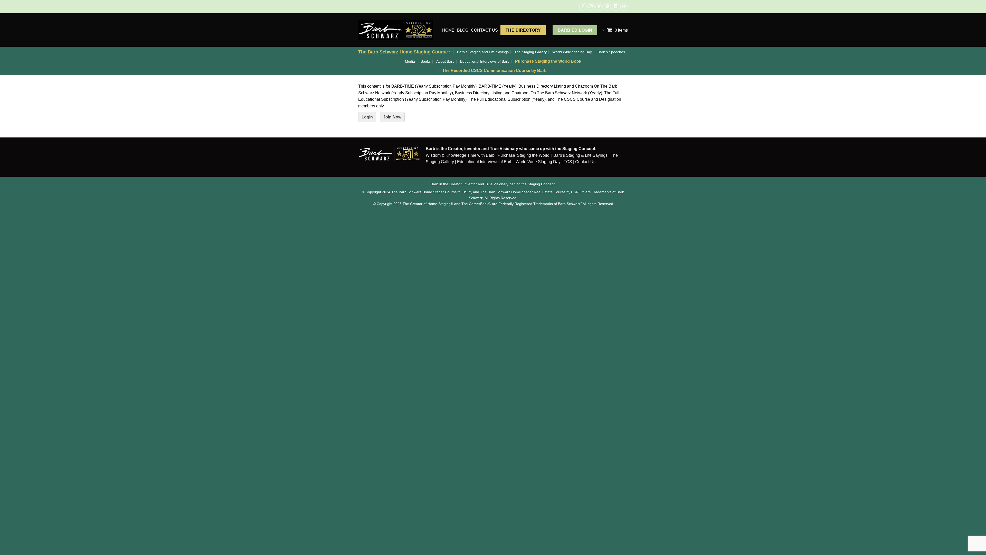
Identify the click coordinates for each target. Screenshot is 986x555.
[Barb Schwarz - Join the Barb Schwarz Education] (395, 30)
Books (426, 61)
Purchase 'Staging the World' (524, 155)
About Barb (445, 61)
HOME (448, 30)
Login (367, 117)
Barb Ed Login (575, 30)
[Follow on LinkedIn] (615, 6)
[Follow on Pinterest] (607, 6)
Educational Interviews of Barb (484, 61)
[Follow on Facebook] (582, 6)
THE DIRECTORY (523, 30)
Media (410, 61)
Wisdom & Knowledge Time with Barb (460, 155)
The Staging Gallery (530, 52)
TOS (568, 162)
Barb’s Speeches (611, 52)
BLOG (462, 30)
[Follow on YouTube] (624, 6)
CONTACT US (484, 30)
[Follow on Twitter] (599, 6)
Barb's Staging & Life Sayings (580, 155)
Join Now (392, 117)
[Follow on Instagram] (591, 6)
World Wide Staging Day (572, 52)
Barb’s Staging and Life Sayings (483, 52)
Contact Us (585, 162)
